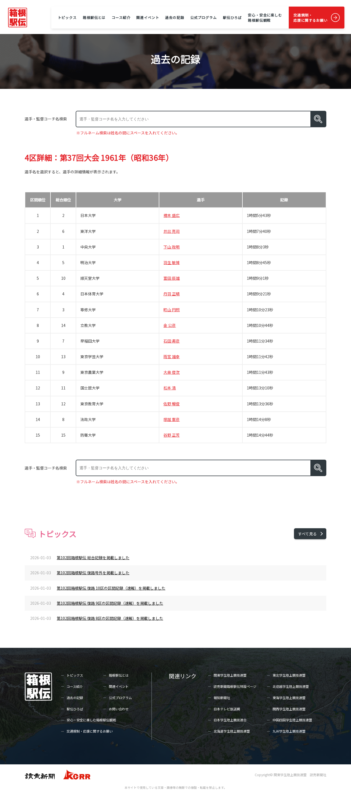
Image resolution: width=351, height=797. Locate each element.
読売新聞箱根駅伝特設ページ (235, 686)
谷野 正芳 (171, 435)
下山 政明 (171, 247)
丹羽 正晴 (171, 293)
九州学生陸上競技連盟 (289, 731)
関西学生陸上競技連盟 (289, 708)
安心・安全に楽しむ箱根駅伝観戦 (265, 17)
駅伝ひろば (232, 17)
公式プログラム (203, 17)
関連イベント (147, 17)
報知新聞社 (222, 697)
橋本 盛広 (171, 215)
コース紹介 (121, 17)
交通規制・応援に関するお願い (310, 17)
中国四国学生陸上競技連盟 (292, 719)
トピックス (67, 17)
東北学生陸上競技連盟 (289, 675)
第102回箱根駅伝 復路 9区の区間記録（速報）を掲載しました (110, 603)
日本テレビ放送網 (227, 708)
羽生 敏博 (171, 262)
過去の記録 (174, 17)
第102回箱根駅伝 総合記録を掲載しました (93, 557)
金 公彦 (169, 325)
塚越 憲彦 (171, 419)
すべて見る (307, 533)
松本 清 (169, 388)
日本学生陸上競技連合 (230, 719)
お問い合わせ (119, 708)
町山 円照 (171, 309)
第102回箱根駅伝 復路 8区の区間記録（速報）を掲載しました (110, 618)
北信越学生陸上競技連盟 (291, 686)
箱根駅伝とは (94, 17)
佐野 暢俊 (171, 403)
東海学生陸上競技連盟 (289, 697)
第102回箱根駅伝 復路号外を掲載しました (93, 572)
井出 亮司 (171, 231)
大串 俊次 (171, 372)
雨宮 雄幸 (171, 356)
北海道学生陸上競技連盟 (232, 731)
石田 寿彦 (171, 341)
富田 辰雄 (171, 278)
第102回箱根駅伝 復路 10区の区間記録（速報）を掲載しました (111, 588)
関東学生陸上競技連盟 (230, 675)
